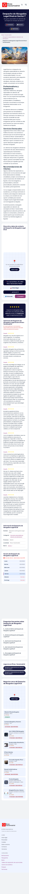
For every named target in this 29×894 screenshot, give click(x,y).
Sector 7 (10, 545)
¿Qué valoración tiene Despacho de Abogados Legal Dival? (13, 647)
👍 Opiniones (14, 29)
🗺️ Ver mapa (14, 269)
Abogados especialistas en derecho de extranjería (13, 37)
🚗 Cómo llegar (14, 288)
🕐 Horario (20, 24)
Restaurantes (5, 855)
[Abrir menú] (25, 4)
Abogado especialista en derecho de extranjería (16, 536)
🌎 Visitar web (8, 296)
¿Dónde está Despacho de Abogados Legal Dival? (13, 635)
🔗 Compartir (20, 296)
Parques (4, 867)
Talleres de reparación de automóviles (12, 862)
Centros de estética (7, 864)
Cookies (4, 842)
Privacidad (4, 840)
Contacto (4, 847)
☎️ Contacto (9, 24)
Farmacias (4, 869)
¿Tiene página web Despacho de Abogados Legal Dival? (12, 653)
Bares (3, 860)
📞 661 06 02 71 (14, 292)
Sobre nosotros (6, 844)
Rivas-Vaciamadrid (6, 35)
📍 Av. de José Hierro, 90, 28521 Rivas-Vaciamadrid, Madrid (14, 282)
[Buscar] (21, 4)
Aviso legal (4, 837)
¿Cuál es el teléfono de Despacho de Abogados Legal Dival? (13, 629)
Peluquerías (5, 858)
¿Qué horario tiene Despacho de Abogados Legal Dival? (12, 641)
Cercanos (4, 849)
